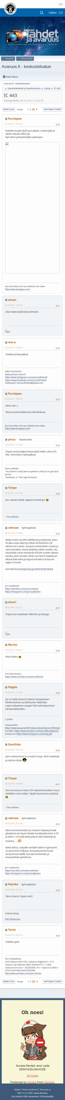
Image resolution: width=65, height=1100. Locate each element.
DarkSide (14, 744)
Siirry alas (8, 109)
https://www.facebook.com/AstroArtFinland (25, 380)
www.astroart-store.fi (15, 374)
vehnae (13, 528)
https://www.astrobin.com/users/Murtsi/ (24, 676)
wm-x (12, 342)
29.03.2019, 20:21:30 (14, 823)
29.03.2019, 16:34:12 (14, 650)
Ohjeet (17, 1089)
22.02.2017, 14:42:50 (14, 347)
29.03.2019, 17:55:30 (14, 692)
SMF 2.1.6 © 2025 (25, 1093)
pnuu (12, 439)
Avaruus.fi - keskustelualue (26, 66)
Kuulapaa (15, 118)
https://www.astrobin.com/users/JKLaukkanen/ (36, 730)
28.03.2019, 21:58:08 (14, 533)
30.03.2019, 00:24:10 (14, 935)
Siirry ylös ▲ (45, 1089)
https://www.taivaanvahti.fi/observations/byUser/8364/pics (33, 727)
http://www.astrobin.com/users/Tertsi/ (23, 973)
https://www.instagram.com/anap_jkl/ (34, 733)
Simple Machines (41, 1093)
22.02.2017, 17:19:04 (14, 444)
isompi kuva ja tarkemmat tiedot (36, 569)
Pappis (12, 687)
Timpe (12, 488)
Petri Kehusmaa (12, 919)
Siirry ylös (8, 981)
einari (12, 300)
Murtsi (12, 645)
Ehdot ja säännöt (30, 1089)
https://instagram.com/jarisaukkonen (23, 591)
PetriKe (13, 884)
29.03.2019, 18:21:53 (14, 749)
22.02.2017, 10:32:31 (14, 124)
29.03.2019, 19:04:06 (14, 783)
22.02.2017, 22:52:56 (14, 493)
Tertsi (12, 930)
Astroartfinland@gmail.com (30, 382)
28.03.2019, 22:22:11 (14, 607)
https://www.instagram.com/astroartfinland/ (26, 377)
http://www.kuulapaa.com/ (17, 289)
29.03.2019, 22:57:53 (14, 889)
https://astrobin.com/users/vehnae (21, 588)
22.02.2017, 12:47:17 (14, 305)
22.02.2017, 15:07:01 (14, 398)
